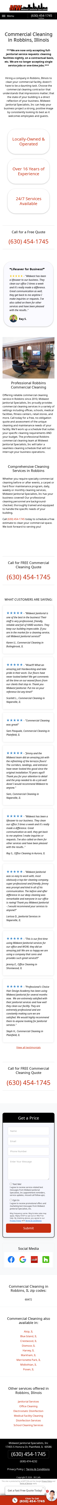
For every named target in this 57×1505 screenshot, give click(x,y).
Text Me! (17, 1184)
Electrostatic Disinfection (28, 1411)
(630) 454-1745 (41, 15)
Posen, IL (28, 1369)
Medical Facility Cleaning (28, 1415)
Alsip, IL (28, 1331)
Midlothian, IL (28, 1364)
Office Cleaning (28, 1406)
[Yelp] (34, 1263)
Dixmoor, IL (28, 1345)
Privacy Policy (15, 1220)
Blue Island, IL (28, 1336)
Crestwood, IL (28, 1341)
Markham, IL (28, 1355)
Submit (28, 1228)
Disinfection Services (28, 1420)
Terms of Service (26, 1483)
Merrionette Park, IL (28, 1360)
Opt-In (16, 1200)
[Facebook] (11, 1263)
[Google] (22, 1263)
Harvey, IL (28, 1350)
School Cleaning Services (28, 1425)
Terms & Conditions (33, 1220)
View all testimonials (28, 1047)
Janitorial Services (28, 1401)
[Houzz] (46, 1263)
